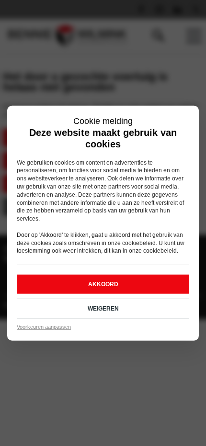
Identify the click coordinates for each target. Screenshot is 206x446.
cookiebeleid (139, 242)
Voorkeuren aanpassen (44, 327)
